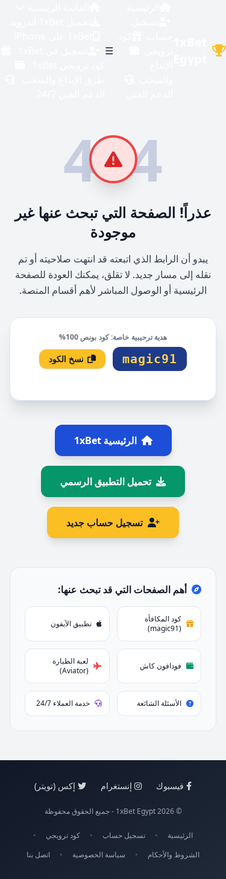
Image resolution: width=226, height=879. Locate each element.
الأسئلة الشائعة (159, 703)
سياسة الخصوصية (98, 855)
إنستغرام (116, 786)
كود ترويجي (63, 835)
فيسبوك (170, 786)
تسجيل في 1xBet (53, 50)
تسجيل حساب (123, 835)
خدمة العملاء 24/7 (63, 703)
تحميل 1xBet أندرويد (50, 21)
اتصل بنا (38, 855)
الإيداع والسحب (156, 72)
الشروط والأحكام (173, 855)
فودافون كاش (160, 666)
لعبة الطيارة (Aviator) (70, 666)
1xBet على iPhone (53, 36)
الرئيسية (143, 7)
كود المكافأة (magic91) (163, 623)
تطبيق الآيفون (71, 623)
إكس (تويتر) (54, 786)
